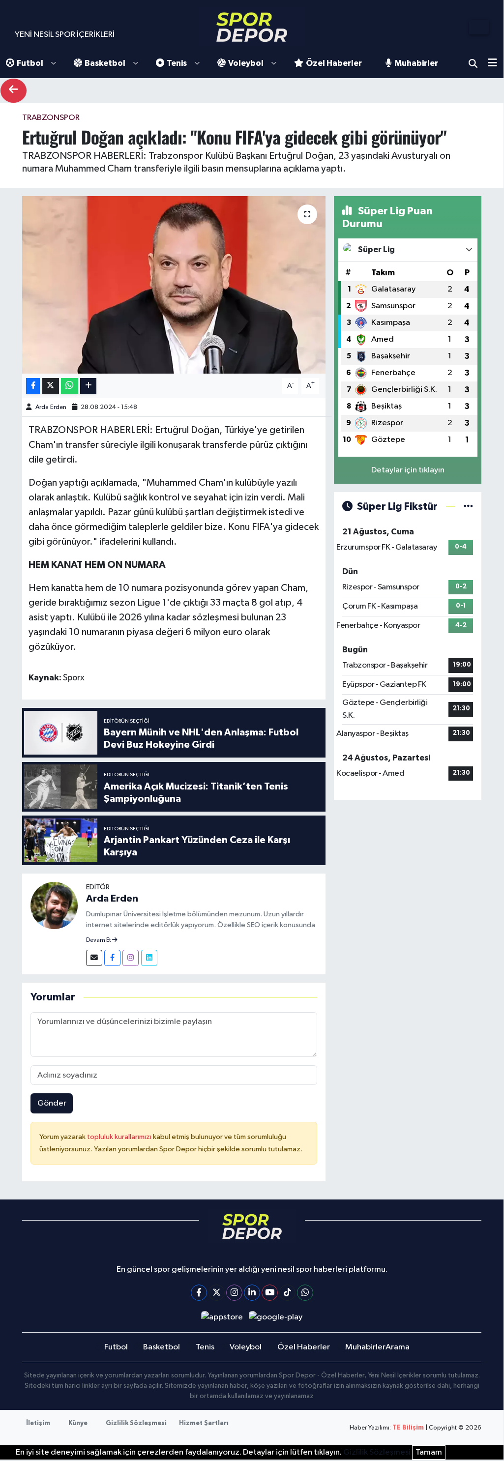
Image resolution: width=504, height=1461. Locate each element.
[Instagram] (130, 958)
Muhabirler (416, 63)
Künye (78, 1423)
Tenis (177, 63)
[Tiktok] (287, 1293)
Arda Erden (50, 407)
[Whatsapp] (305, 1293)
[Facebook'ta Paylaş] (33, 386)
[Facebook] (112, 958)
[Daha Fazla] (88, 386)
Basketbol (105, 63)
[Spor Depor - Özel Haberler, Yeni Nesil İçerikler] (252, 26)
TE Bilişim (408, 1428)
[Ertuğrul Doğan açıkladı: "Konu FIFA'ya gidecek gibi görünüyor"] (174, 285)
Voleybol (246, 63)
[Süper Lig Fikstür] (468, 506)
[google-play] (276, 1317)
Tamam (428, 1452)
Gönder (51, 1103)
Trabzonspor (51, 118)
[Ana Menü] (496, 63)
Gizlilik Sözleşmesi (136, 1423)
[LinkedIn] (252, 1293)
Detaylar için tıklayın (408, 470)
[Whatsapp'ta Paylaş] (69, 386)
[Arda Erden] (54, 905)
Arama (473, 63)
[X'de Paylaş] (50, 386)
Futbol (30, 63)
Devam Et (99, 940)
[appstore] (222, 1317)
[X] (216, 1293)
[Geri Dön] (13, 90)
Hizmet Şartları (204, 1423)
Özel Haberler (334, 63)
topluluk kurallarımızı (120, 1136)
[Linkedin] (149, 958)
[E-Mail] (94, 958)
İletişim (38, 1423)
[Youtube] (270, 1293)
